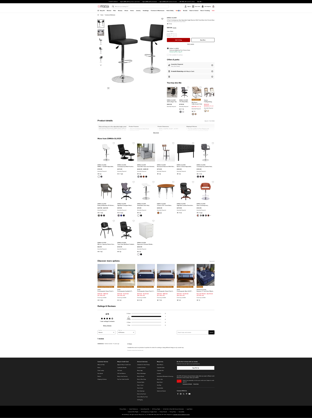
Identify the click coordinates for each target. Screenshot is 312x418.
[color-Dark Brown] (141, 177)
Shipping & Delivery (102, 379)
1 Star (128, 325)
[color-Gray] (183, 112)
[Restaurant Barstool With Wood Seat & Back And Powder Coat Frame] (166, 152)
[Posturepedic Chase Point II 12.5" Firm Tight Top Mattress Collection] (106, 275)
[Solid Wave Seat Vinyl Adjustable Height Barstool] (146, 191)
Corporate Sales (160, 367)
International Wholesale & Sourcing (165, 376)
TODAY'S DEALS (113, 1)
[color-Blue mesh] (121, 215)
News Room (160, 382)
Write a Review (107, 325)
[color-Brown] (205, 111)
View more (156, 132)
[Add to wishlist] (162, 19)
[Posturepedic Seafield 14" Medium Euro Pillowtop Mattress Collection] (126, 275)
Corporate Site (160, 370)
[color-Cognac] (144, 177)
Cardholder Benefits (122, 367)
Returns (99, 376)
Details (174, 27)
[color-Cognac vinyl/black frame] (208, 215)
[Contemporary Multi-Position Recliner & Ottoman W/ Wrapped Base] (126, 152)
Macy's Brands (140, 376)
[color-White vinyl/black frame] (201, 215)
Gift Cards (119, 370)
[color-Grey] (161, 213)
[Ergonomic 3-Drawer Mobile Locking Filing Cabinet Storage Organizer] (146, 230)
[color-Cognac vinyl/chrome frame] (198, 215)
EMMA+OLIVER (172, 17)
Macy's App (140, 370)
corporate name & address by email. (181, 414)
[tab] (101, 23)
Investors (159, 373)
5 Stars (129, 313)
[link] (172, 103)
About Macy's (160, 364)
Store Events (140, 388)
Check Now (196, 384)
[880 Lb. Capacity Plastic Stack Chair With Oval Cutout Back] (106, 230)
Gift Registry (140, 399)
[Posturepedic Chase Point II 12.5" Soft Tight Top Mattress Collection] (166, 275)
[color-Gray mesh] (119, 215)
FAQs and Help (101, 364)
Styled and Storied (161, 391)
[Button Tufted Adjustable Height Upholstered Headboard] (186, 152)
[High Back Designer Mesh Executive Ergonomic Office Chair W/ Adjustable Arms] (126, 191)
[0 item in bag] (213, 6)
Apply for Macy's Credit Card (124, 364)
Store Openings (140, 391)
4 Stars (128, 316)
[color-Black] (181, 112)
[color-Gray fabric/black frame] (206, 215)
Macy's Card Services (122, 376)
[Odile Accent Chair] (197, 92)
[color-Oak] (158, 213)
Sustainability (160, 388)
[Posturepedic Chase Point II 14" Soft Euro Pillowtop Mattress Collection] (146, 275)
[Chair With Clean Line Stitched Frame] (146, 152)
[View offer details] (190, 65)
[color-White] (99, 177)
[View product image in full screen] (108, 88)
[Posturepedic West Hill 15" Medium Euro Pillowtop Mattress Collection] (186, 275)
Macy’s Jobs (160, 379)
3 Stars (129, 319)
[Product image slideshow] (135, 53)
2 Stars (129, 322)
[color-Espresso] (104, 215)
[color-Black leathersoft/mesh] (124, 215)
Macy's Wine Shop (141, 379)
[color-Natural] (208, 111)
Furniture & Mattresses (110, 14)
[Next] (212, 92)
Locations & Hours (141, 367)
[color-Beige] (193, 114)
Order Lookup (101, 370)
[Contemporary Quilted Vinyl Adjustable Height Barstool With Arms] (205, 152)
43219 (177, 48)
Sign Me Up (195, 368)
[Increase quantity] (175, 35)
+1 (210, 215)
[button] (131, 53)
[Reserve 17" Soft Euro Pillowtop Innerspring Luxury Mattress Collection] (205, 275)
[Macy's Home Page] (103, 6)
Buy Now (202, 40)
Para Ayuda (100, 373)
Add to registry (190, 44)
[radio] (180, 111)
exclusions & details (203, 130)
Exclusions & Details (187, 384)
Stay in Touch (140, 385)
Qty (171, 33)
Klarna (99, 367)
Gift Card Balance (121, 373)
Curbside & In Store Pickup (143, 364)
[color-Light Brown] (196, 114)
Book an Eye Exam (141, 394)
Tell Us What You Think (142, 396)
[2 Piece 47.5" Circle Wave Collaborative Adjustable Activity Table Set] (166, 191)
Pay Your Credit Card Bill (123, 379)
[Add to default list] (176, 87)
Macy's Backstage (141, 373)
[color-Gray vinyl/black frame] (203, 215)
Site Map (159, 385)
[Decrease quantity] (168, 35)
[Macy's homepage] (98, 14)
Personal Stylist (140, 382)
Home (102, 14)
